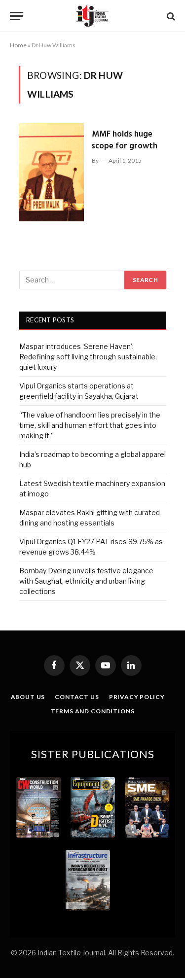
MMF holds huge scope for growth (124, 140)
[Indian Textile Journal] (92, 16)
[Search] (170, 16)
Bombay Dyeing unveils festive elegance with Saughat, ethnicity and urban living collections (86, 580)
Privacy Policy (137, 696)
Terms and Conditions (93, 711)
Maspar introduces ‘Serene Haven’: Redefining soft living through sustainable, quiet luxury (88, 356)
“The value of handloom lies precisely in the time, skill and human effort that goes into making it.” (89, 425)
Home (18, 45)
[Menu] (16, 16)
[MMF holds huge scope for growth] (51, 172)
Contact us (77, 696)
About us (28, 696)
